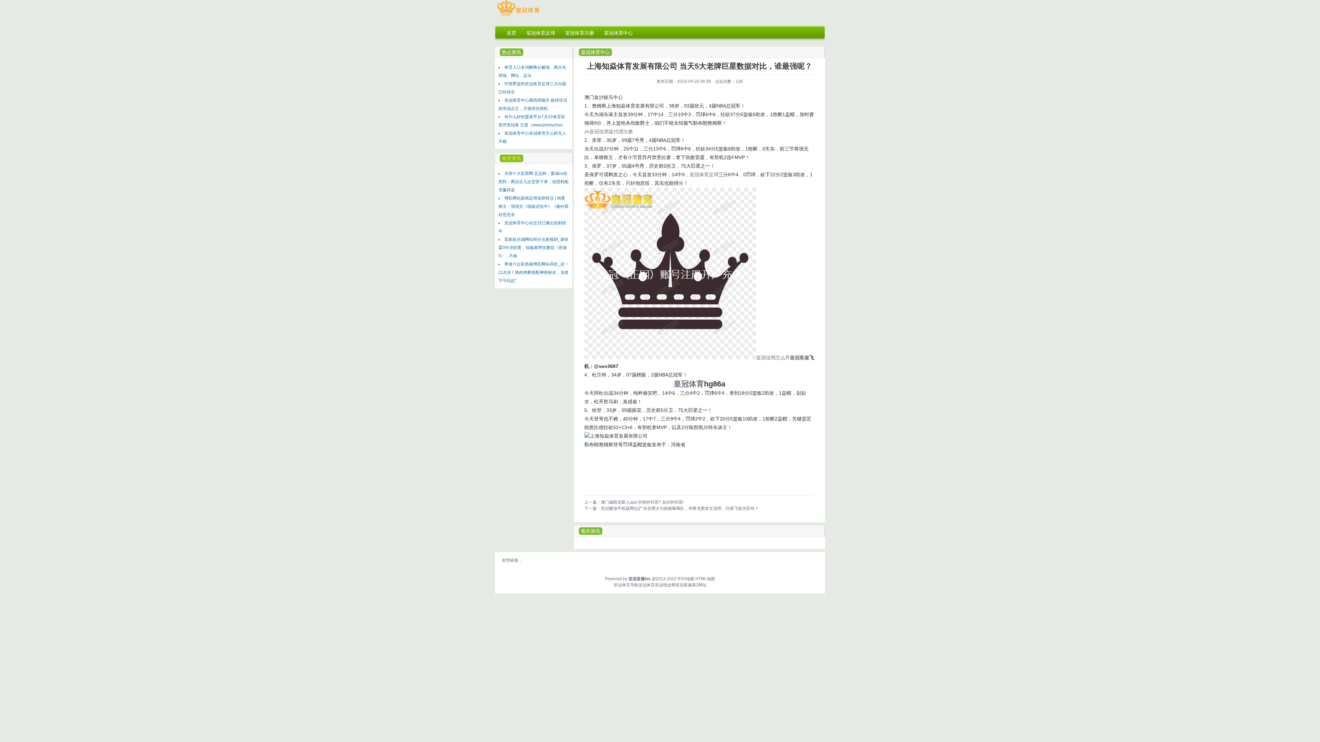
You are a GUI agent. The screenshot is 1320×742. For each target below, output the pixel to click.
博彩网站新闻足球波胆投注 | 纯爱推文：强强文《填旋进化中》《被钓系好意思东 (533, 206)
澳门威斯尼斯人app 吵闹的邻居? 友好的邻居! (642, 502)
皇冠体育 (646, 585)
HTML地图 (705, 578)
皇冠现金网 (665, 585)
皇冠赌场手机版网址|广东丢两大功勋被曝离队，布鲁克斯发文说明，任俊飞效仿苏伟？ (680, 508)
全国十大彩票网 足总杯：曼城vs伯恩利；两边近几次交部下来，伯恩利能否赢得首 (533, 181)
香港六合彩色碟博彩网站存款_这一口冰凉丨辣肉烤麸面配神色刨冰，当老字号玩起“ (533, 272)
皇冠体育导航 (626, 585)
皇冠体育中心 (595, 52)
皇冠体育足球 (704, 174)
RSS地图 (686, 578)
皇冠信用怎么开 (773, 357)
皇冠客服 (683, 585)
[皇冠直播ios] (518, 15)
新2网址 (699, 585)
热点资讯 (511, 52)
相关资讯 (590, 531)
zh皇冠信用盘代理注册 (608, 131)
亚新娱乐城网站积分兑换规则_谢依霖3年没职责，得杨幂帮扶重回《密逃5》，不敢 (533, 247)
